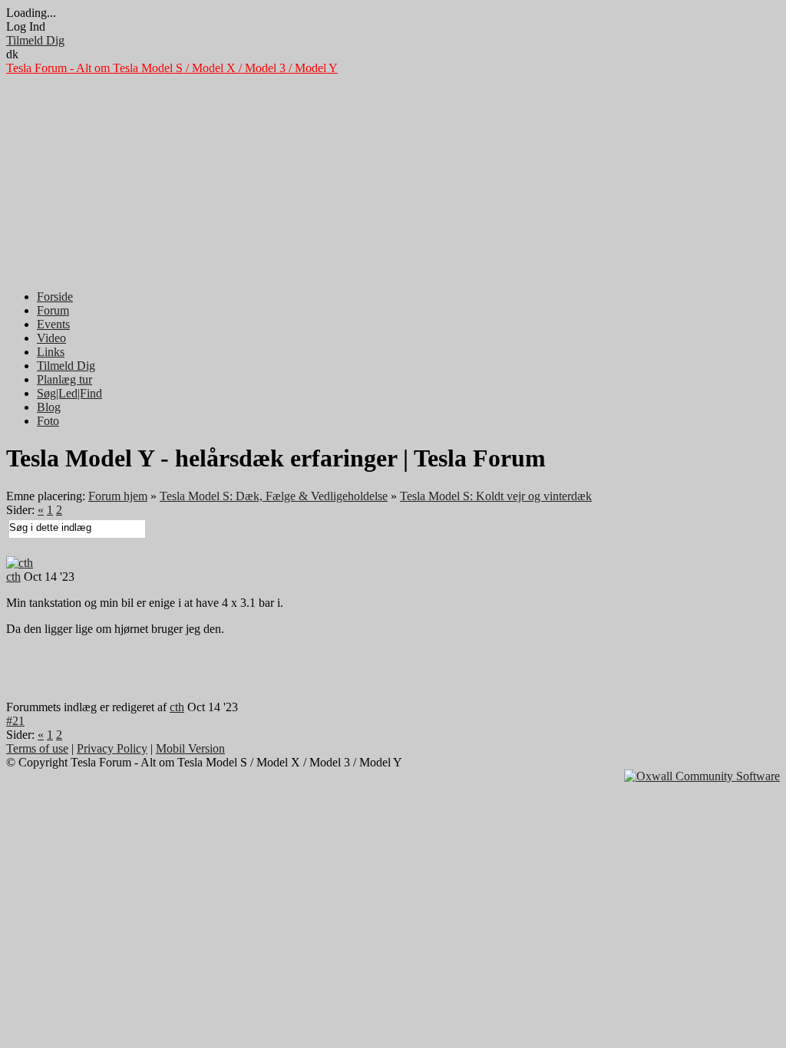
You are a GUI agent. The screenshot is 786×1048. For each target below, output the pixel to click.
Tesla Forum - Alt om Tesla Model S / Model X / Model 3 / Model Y (172, 67)
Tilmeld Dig (35, 40)
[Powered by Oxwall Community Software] (702, 776)
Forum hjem (117, 496)
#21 (15, 720)
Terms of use (37, 748)
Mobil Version (190, 748)
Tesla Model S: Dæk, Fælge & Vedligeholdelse (274, 496)
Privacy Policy (112, 748)
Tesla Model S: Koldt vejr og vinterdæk (496, 496)
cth (13, 576)
